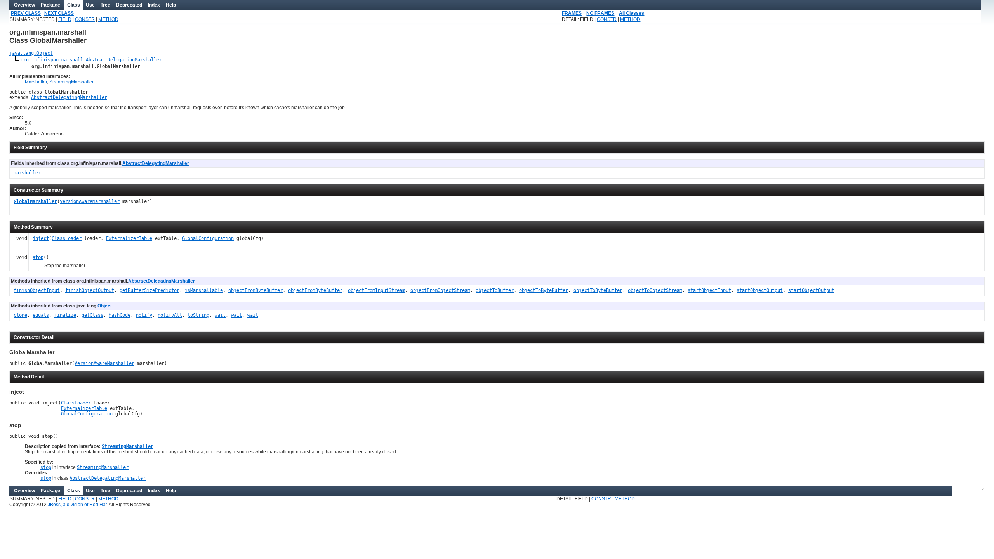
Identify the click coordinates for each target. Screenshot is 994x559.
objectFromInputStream (376, 290)
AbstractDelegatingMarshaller (69, 97)
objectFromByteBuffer (255, 290)
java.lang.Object (31, 53)
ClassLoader (67, 238)
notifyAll (170, 315)
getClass (92, 315)
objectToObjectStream (655, 290)
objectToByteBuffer (543, 290)
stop (38, 257)
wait (220, 315)
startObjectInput (709, 290)
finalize (65, 315)
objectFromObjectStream (440, 290)
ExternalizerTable (129, 238)
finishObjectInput (37, 290)
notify (144, 315)
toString (198, 315)
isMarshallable (204, 290)
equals (41, 315)
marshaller (27, 172)
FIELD (64, 19)
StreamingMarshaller (71, 82)
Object (104, 306)
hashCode (119, 315)
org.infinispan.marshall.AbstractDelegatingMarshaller (91, 59)
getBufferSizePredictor (149, 290)
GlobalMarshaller (35, 201)
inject (41, 238)
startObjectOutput (760, 290)
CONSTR (85, 19)
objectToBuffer (495, 290)
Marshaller (36, 82)
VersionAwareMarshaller (90, 201)
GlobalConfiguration (208, 238)
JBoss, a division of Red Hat (77, 504)
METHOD (108, 19)
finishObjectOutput (89, 290)
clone (20, 315)
